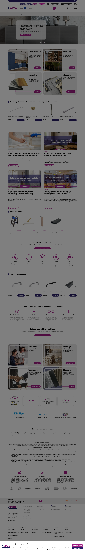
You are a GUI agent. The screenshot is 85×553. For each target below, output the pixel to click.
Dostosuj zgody (77, 548)
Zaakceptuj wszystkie (77, 545)
